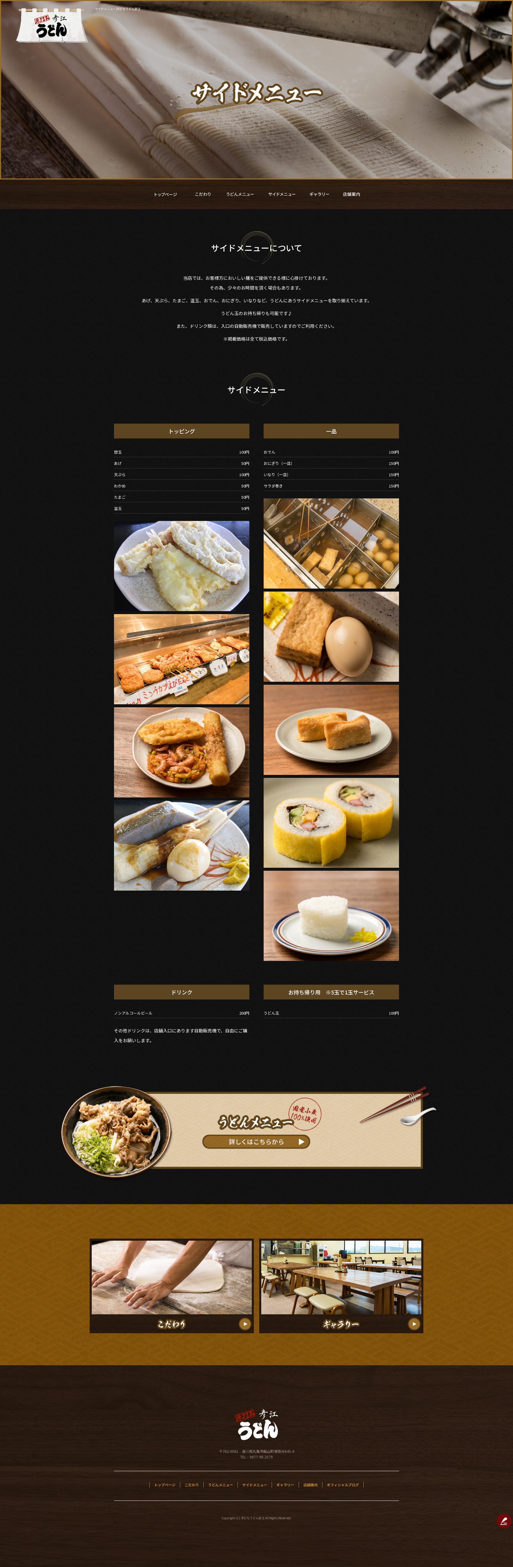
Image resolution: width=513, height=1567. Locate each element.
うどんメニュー (240, 194)
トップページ (166, 194)
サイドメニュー (282, 194)
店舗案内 (351, 194)
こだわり (203, 194)
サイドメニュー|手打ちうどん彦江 (117, 9)
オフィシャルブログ (343, 1484)
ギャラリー (319, 194)
